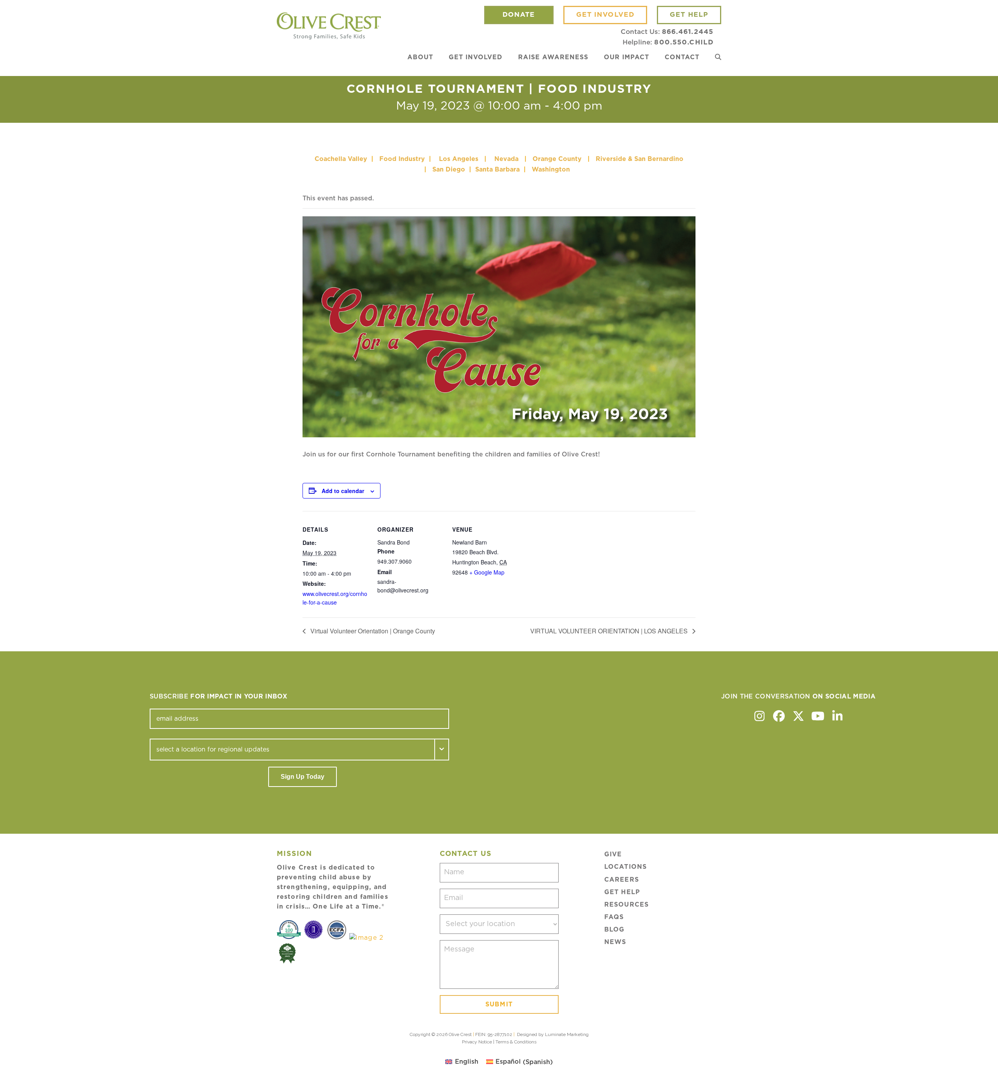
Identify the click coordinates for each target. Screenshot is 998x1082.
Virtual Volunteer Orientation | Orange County (372, 630)
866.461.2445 (687, 31)
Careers (621, 880)
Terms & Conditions (515, 1042)
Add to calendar (343, 491)
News (615, 942)
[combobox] (292, 749)
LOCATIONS (625, 867)
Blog (614, 929)
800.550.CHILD (683, 42)
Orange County (557, 159)
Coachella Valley (341, 159)
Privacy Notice (477, 1042)
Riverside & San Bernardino (639, 159)
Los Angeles (458, 159)
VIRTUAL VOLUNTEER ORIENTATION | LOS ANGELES (609, 630)
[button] (718, 57)
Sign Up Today (302, 776)
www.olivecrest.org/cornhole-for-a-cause (335, 598)
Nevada (506, 159)
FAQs (614, 917)
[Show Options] (442, 749)
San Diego (448, 169)
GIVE (613, 854)
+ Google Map (486, 572)
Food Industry (402, 159)
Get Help (622, 892)
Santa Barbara (497, 169)
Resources (626, 905)
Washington (552, 169)
